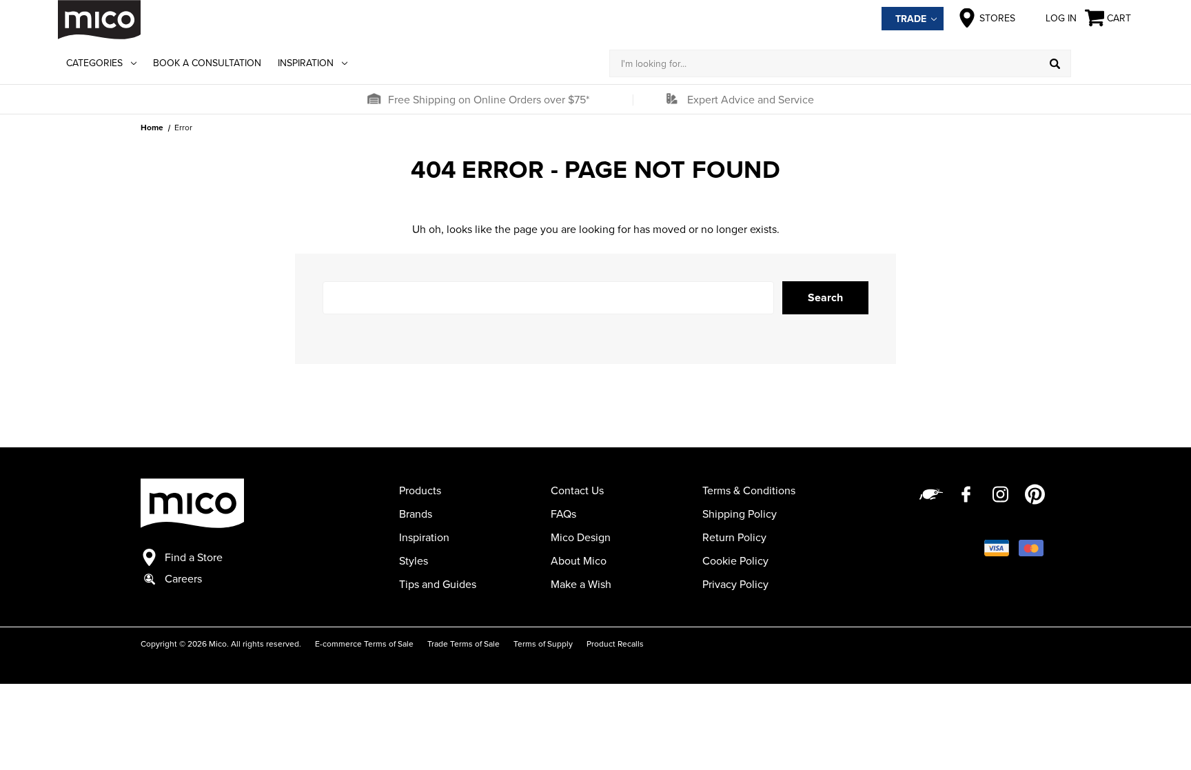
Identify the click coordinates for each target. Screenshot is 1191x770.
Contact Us (577, 490)
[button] (373, 99)
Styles (413, 560)
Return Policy (734, 537)
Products (420, 490)
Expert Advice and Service (750, 99)
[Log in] (1102, 63)
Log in (1061, 18)
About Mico (579, 560)
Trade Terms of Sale (463, 643)
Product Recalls (615, 643)
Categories (94, 63)
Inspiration (306, 63)
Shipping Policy (739, 513)
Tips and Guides (437, 583)
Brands (415, 513)
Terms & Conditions (748, 490)
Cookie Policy (735, 560)
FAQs (563, 513)
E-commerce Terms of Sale (364, 643)
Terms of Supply (543, 643)
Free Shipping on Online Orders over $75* (488, 99)
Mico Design (581, 537)
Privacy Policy (735, 583)
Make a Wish (581, 583)
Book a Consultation (207, 63)
